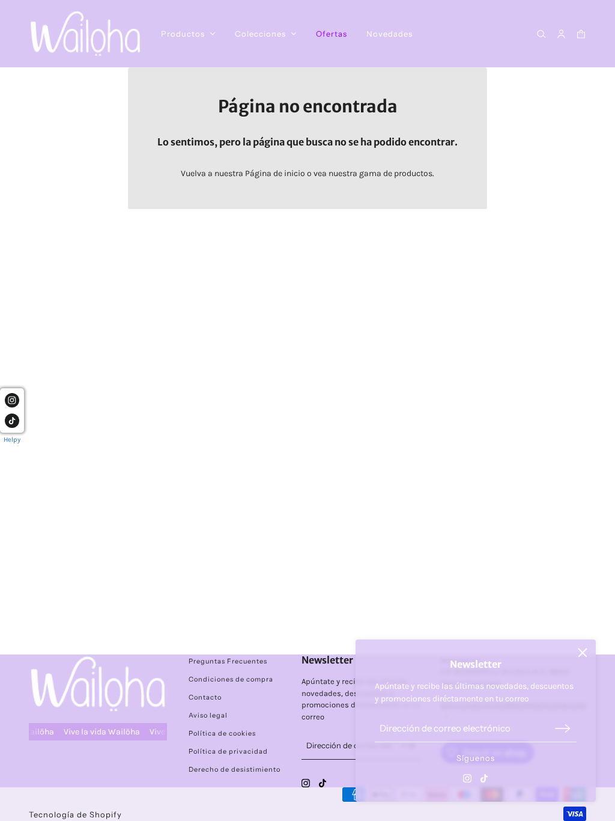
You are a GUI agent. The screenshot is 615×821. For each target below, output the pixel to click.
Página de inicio (275, 173)
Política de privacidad (228, 751)
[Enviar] (562, 728)
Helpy (12, 440)
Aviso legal (208, 715)
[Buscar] (541, 34)
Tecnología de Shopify (75, 814)
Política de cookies (222, 733)
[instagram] (467, 778)
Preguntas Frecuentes (228, 661)
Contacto (205, 697)
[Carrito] (581, 34)
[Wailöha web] (85, 34)
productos (413, 173)
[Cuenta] (561, 34)
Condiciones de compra (231, 679)
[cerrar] (583, 653)
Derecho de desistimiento (234, 769)
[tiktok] (484, 778)
